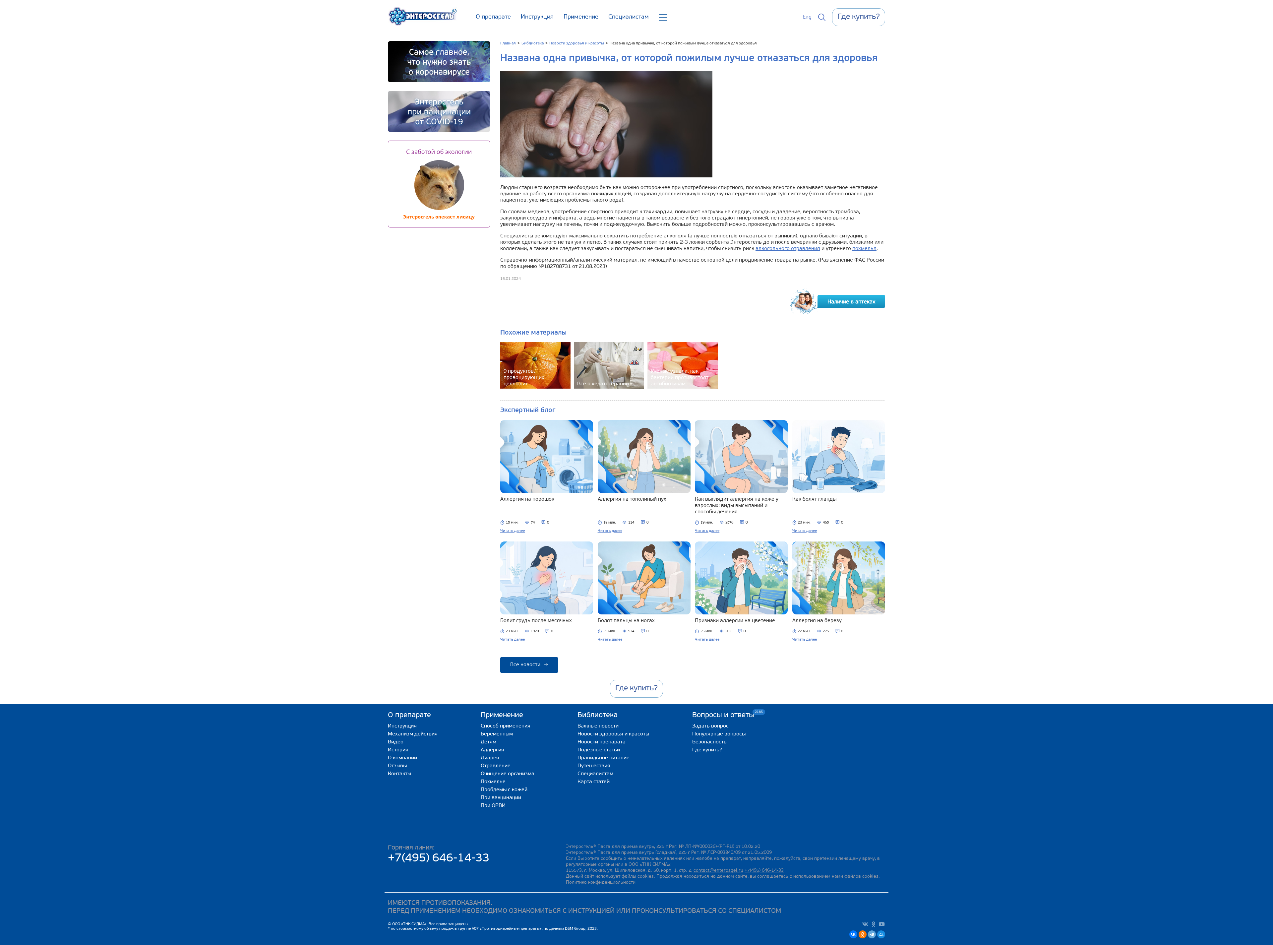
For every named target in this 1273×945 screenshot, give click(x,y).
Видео (395, 742)
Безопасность (709, 742)
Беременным (497, 734)
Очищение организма (507, 774)
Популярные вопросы (719, 734)
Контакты (399, 774)
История (398, 750)
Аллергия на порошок (527, 499)
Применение (581, 17)
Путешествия (593, 766)
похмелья (864, 248)
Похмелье (493, 782)
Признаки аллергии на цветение (735, 620)
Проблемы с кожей (504, 789)
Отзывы (397, 766)
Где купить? (707, 750)
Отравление (496, 766)
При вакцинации (501, 797)
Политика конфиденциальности (601, 882)
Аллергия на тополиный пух (632, 499)
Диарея (490, 758)
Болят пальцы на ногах (626, 620)
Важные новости (598, 726)
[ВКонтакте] (853, 934)
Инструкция (537, 17)
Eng (807, 17)
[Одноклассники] (863, 934)
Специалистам (628, 17)
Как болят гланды (814, 499)
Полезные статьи (598, 750)
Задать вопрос (710, 726)
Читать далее (512, 531)
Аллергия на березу (817, 620)
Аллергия (492, 750)
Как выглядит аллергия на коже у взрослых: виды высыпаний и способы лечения (736, 506)
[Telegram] (872, 934)
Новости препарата (601, 742)
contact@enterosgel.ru (718, 870)
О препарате (493, 17)
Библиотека (597, 715)
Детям (488, 742)
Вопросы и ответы (723, 715)
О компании (402, 758)
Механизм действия (413, 734)
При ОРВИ (493, 805)
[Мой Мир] (881, 934)
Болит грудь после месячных (536, 620)
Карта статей (593, 782)
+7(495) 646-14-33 (439, 858)
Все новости (529, 664)
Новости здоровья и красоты (613, 734)
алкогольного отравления (788, 248)
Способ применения (505, 726)
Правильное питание (603, 758)
